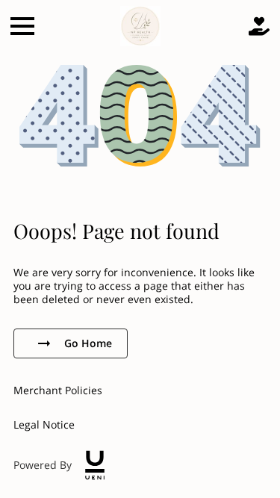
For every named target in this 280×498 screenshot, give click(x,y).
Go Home (88, 343)
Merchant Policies (57, 390)
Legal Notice (44, 424)
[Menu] (22, 26)
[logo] (95, 465)
